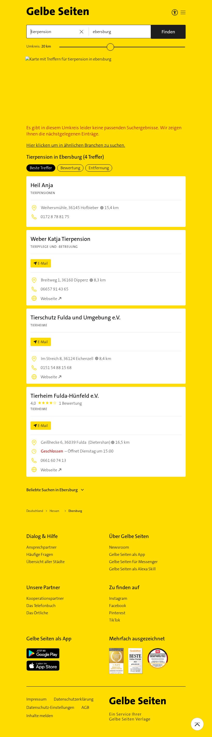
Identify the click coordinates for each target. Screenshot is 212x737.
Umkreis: (38, 46)
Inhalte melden (39, 715)
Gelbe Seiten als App (127, 554)
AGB (85, 707)
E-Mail (43, 263)
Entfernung (99, 168)
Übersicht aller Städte (45, 561)
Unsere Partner (43, 587)
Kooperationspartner (45, 598)
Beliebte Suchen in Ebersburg (52, 490)
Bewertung (70, 168)
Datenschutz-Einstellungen (50, 707)
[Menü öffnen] (183, 12)
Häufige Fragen (39, 554)
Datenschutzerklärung (73, 699)
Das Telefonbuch (41, 605)
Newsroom (119, 547)
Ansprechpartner (41, 547)
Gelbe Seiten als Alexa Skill (132, 569)
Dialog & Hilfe (42, 536)
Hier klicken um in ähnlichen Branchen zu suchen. (75, 145)
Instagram (118, 598)
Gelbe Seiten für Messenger (133, 561)
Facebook (117, 605)
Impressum (36, 699)
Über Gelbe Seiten (129, 536)
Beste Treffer (41, 168)
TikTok (114, 620)
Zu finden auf (124, 587)
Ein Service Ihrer (129, 716)
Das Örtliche (37, 613)
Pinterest (117, 613)
